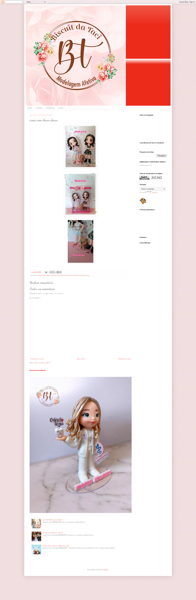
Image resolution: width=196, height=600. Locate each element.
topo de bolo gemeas (84, 275)
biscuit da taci (41, 275)
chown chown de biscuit (63, 275)
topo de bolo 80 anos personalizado (52, 520)
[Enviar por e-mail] (50, 272)
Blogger (106, 570)
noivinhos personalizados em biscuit (52, 533)
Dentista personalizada (37, 370)
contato (39, 108)
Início (29, 108)
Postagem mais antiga (124, 359)
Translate (155, 192)
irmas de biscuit (74, 275)
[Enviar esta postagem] (46, 272)
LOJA (61, 108)
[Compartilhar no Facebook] (58, 272)
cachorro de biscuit (51, 275)
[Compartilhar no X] (55, 272)
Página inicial (81, 359)
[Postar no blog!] (52, 272)
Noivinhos (50, 108)
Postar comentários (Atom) (42, 363)
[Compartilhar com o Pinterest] (60, 272)
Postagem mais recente (37, 359)
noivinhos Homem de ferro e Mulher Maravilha (55, 546)
